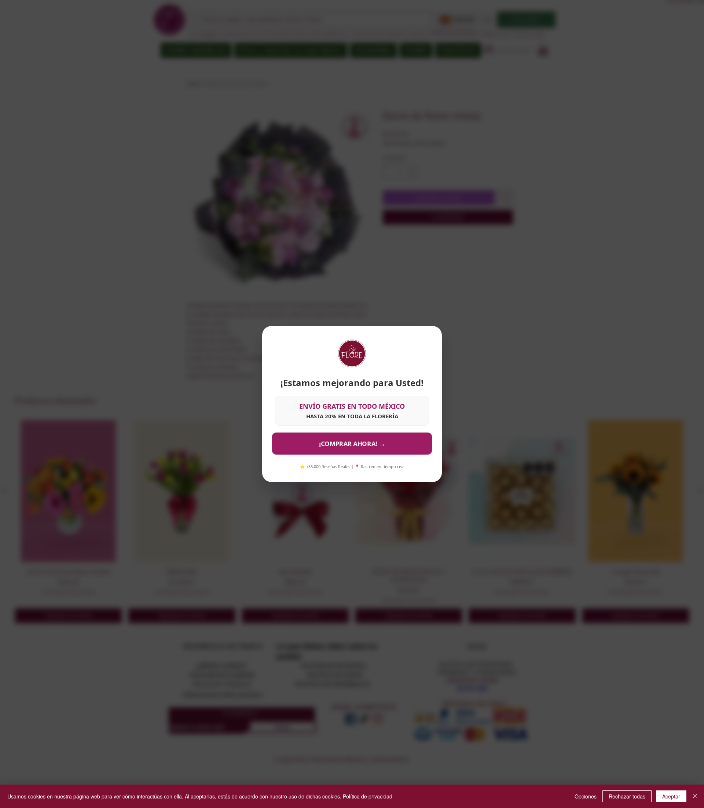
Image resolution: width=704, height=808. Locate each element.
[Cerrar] (695, 796)
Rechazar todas (627, 796)
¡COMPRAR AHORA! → (352, 443)
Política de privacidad (367, 796)
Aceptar (671, 796)
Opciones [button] (586, 796)
